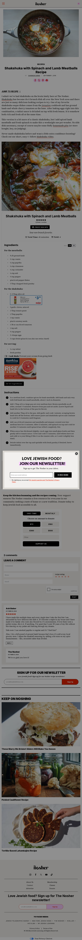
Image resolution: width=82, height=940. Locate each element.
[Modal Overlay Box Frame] (41, 470)
